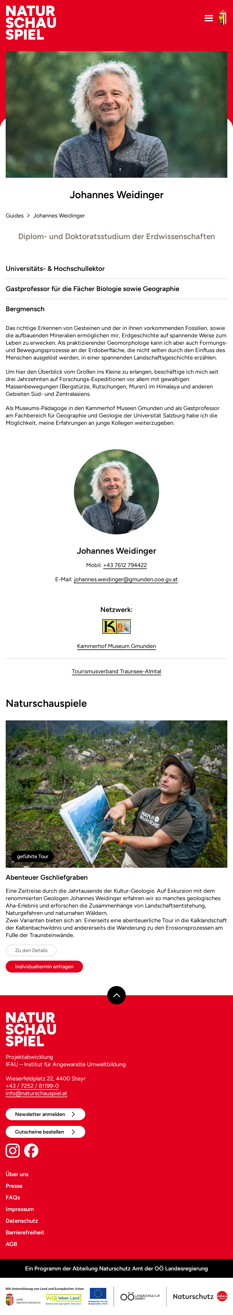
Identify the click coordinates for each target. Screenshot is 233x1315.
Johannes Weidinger (59, 215)
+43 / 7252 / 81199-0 (32, 1085)
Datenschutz (22, 1220)
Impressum (20, 1209)
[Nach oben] (116, 995)
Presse (14, 1185)
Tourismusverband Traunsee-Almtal (116, 671)
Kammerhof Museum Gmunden (116, 646)
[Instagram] (13, 1152)
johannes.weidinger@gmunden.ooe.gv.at (126, 579)
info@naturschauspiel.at (36, 1093)
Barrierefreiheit (25, 1232)
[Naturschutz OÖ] (199, 1296)
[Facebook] (31, 1152)
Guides (15, 215)
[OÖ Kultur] (140, 1296)
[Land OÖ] (57, 1296)
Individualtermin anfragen (44, 966)
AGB (11, 1244)
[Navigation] (209, 18)
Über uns (17, 1174)
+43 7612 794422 (125, 565)
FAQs (13, 1197)
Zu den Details (31, 950)
